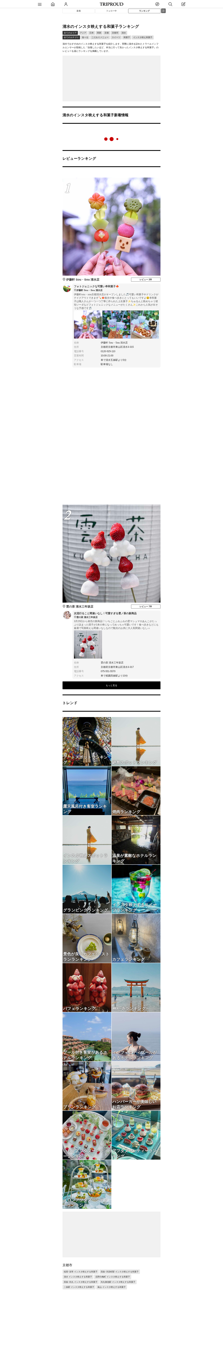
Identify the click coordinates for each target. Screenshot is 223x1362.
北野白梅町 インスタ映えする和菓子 (112, 1277)
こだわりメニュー (100, 37)
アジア (83, 33)
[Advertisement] (111, 78)
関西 (99, 33)
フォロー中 (111, 11)
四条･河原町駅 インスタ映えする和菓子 (120, 1271)
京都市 (115, 33)
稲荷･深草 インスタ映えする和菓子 (80, 1271)
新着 (79, 11)
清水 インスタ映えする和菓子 (78, 1277)
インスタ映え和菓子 (142, 37)
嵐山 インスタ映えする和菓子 (111, 1287)
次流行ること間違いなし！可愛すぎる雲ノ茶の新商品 (105, 615)
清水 (124, 33)
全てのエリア (70, 33)
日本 (91, 33)
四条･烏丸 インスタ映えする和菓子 (80, 1282)
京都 (106, 33)
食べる (85, 37)
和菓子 (127, 37)
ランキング (144, 11)
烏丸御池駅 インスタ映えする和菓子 (118, 1282)
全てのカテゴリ (71, 37)
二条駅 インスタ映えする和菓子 (79, 1287)
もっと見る (111, 685)
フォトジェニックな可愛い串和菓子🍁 (96, 288)
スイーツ (116, 37)
